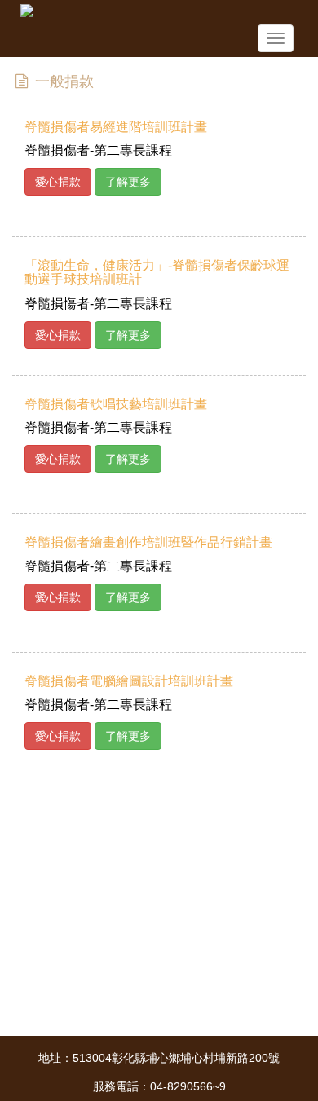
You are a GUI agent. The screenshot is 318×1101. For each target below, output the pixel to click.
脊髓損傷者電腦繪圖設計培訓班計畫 (128, 681)
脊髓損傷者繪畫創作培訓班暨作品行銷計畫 (148, 542)
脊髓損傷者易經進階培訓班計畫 (115, 127)
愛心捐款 (58, 181)
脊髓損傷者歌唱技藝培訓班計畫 (115, 404)
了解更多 (128, 181)
